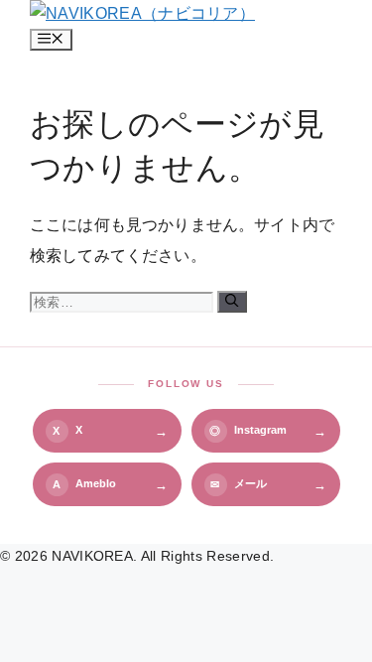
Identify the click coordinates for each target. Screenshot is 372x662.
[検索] (231, 302)
